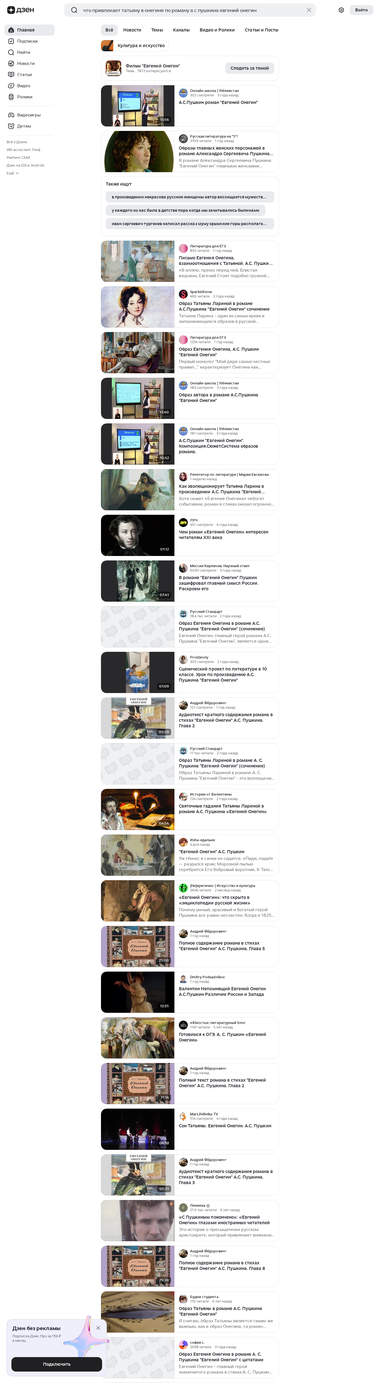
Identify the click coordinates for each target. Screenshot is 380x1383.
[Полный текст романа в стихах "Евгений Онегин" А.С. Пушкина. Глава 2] (137, 1083)
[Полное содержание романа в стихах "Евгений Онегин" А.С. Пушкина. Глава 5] (137, 946)
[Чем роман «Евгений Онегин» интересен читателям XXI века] (137, 535)
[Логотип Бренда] (11, 10)
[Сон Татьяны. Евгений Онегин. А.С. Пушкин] (137, 1129)
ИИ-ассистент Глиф (23, 150)
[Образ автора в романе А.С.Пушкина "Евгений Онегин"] (137, 398)
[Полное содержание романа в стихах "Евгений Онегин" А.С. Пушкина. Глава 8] (137, 1266)
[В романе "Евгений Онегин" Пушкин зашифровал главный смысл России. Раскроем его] (137, 581)
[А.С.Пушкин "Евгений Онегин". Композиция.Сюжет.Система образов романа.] (137, 444)
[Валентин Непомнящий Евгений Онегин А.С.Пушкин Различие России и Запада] (137, 992)
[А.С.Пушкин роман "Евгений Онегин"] (137, 106)
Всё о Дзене (17, 142)
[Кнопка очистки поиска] (309, 10)
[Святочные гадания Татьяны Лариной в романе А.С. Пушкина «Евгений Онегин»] (137, 809)
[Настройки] (341, 10)
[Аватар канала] (183, 93)
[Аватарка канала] (113, 68)
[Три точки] (274, 93)
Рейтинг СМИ (18, 157)
